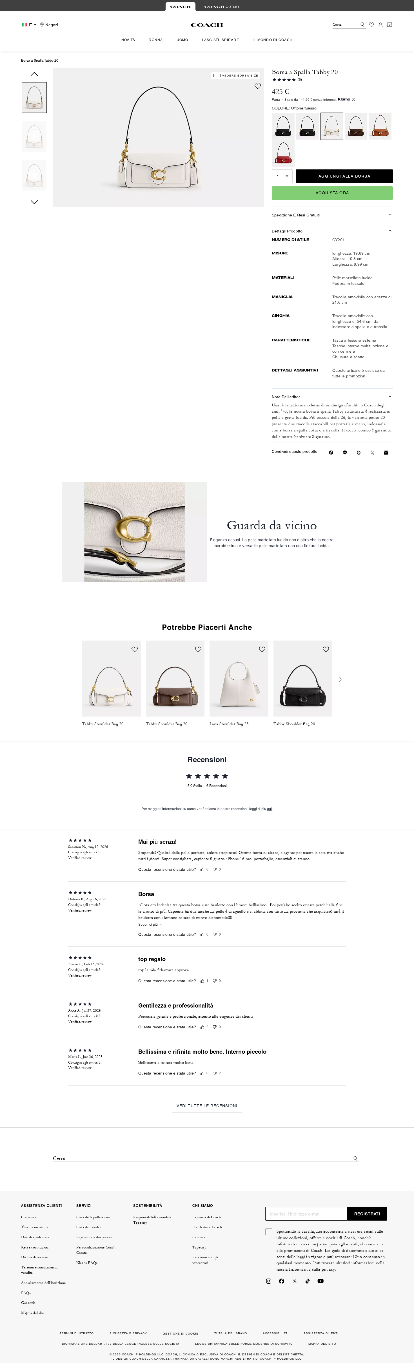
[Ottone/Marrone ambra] (380, 126)
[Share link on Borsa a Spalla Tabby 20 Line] (344, 452)
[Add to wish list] (257, 86)
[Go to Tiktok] (307, 1283)
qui (269, 809)
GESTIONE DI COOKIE (181, 1333)
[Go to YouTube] (320, 1283)
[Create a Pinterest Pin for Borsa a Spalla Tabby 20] (358, 452)
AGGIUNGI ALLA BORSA (344, 176)
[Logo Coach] (207, 25)
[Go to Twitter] (294, 1283)
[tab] (180, 6)
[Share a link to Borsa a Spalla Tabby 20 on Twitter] (372, 452)
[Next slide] (344, 679)
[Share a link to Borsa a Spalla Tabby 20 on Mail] (386, 452)
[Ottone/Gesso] (331, 126)
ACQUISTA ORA (332, 193)
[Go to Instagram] (268, 1283)
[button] (34, 98)
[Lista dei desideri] (371, 24)
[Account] (380, 24)
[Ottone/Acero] (356, 126)
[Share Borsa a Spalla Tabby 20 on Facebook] (331, 452)
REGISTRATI (367, 1214)
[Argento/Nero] (283, 126)
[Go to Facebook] (281, 1283)
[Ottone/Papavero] (283, 153)
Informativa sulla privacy (312, 1269)
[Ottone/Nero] (307, 126)
